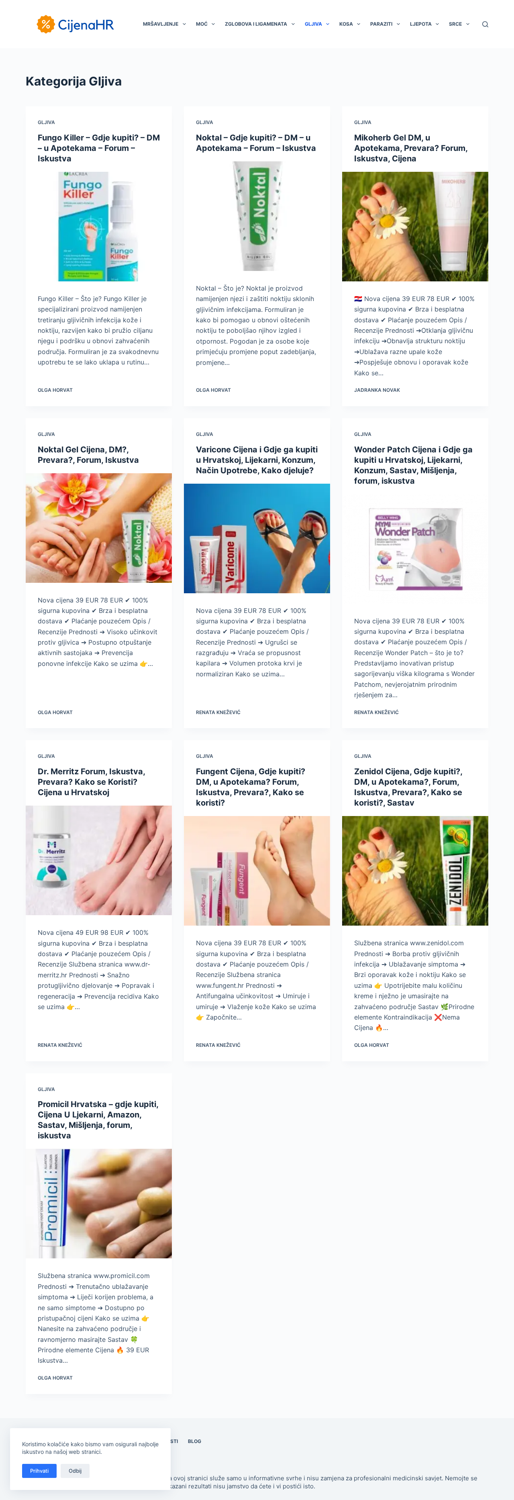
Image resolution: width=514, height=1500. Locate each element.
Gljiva (313, 24)
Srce (455, 24)
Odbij (75, 1470)
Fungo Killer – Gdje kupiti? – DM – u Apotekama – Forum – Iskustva (99, 148)
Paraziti (381, 24)
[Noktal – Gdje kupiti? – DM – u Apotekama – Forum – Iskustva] (257, 216)
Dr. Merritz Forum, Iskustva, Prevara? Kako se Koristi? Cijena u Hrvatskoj (91, 782)
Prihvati (39, 1470)
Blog (194, 1441)
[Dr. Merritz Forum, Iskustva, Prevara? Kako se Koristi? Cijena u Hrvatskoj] (99, 860)
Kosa (346, 24)
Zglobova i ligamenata (256, 24)
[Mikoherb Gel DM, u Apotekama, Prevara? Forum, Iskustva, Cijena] (415, 226)
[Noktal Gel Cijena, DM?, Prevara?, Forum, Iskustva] (99, 528)
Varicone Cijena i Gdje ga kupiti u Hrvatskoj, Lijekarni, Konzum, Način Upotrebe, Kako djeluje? (257, 460)
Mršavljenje (160, 24)
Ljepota (421, 24)
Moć (202, 24)
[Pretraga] (485, 24)
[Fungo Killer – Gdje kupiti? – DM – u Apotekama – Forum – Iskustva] (99, 226)
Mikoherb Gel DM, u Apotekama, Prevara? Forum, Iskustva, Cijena (410, 148)
